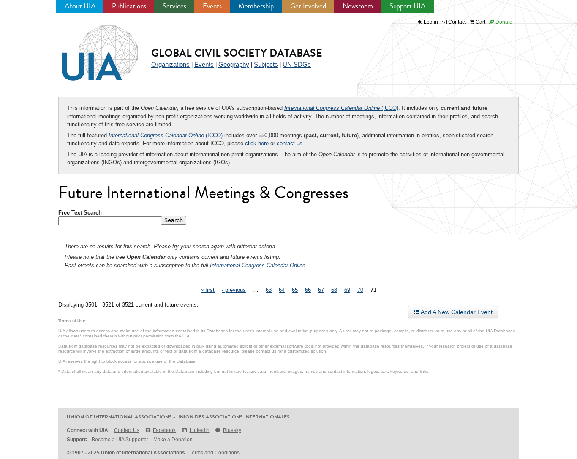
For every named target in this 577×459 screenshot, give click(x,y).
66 (308, 290)
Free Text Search (80, 212)
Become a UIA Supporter (120, 440)
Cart (479, 22)
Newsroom (358, 6)
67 (321, 290)
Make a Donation (173, 440)
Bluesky (232, 430)
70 (360, 290)
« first (208, 290)
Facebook (164, 430)
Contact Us (126, 430)
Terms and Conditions (214, 453)
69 (347, 290)
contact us (289, 143)
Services (174, 6)
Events (212, 6)
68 (334, 290)
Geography (233, 64)
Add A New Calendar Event (456, 312)
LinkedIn (199, 430)
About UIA (80, 6)
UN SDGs (297, 64)
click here (257, 143)
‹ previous (234, 290)
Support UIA (407, 6)
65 (295, 290)
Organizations (170, 64)
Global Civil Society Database (236, 53)
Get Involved (308, 6)
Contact (456, 22)
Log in (431, 22)
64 (282, 290)
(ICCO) (341, 108)
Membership (256, 6)
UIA (90, 48)
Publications (129, 6)
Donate (503, 22)
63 (269, 290)
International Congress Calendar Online (257, 265)
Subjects (266, 64)
